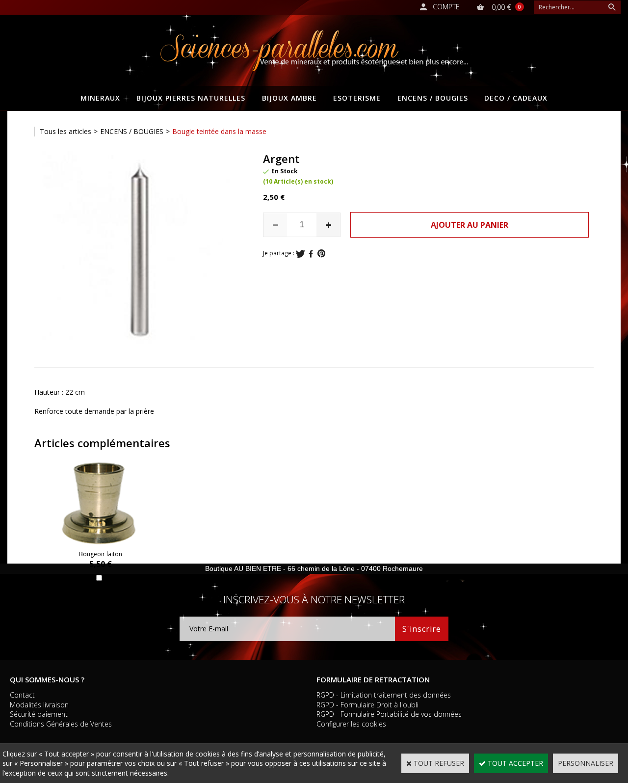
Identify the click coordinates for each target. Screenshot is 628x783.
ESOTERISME (357, 98)
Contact (22, 695)
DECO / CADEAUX (516, 98)
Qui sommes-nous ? (47, 679)
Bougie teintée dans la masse (219, 131)
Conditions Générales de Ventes (61, 724)
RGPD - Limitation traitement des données (383, 695)
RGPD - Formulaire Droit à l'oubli (367, 704)
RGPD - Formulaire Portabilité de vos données (389, 714)
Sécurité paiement (39, 714)
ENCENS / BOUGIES (432, 98)
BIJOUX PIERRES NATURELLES (190, 98)
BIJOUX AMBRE (289, 98)
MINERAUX (100, 98)
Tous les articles (65, 131)
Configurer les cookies (351, 724)
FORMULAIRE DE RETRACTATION (373, 679)
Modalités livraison (39, 704)
